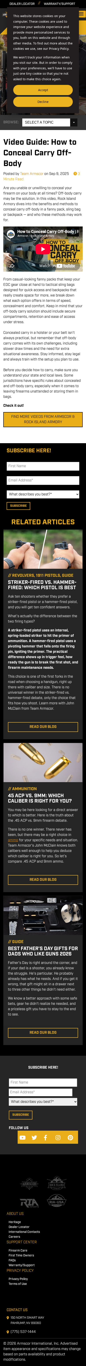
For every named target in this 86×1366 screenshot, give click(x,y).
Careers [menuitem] (14, 1237)
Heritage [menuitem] (15, 1222)
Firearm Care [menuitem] (18, 1251)
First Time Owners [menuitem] (21, 1256)
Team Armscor (31, 174)
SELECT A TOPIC (39, 122)
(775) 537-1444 (23, 1332)
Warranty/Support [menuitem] (22, 1265)
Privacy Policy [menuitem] (20, 1270)
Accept (43, 90)
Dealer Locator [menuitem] (19, 1227)
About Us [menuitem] (15, 1214)
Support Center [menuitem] (22, 1242)
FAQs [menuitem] (12, 1260)
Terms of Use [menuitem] (18, 1284)
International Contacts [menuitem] (24, 1232)
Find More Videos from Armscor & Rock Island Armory (43, 420)
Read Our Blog (43, 727)
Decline (43, 102)
